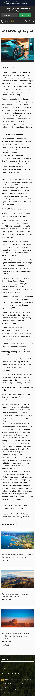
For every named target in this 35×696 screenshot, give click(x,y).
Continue (25, 15)
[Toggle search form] (26, 21)
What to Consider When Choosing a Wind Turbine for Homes (17, 506)
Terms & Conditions (7, 690)
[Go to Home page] (9, 21)
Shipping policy (19, 690)
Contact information (7, 692)
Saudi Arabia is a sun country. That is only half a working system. (15, 636)
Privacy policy (16, 688)
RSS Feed (5, 645)
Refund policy (5, 688)
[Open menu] (2, 21)
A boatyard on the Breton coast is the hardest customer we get (17, 555)
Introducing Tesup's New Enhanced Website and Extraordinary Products (15, 515)
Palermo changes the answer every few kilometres (15, 595)
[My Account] (29, 21)
